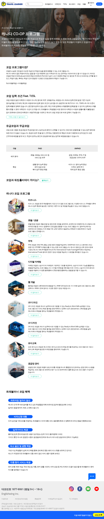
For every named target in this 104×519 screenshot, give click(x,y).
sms (92, 477)
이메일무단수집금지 (55, 499)
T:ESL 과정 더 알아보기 (17, 117)
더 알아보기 (35, 210)
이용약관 (5, 499)
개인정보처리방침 (21, 499)
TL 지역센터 (73, 499)
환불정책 (38, 499)
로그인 (99, 4)
